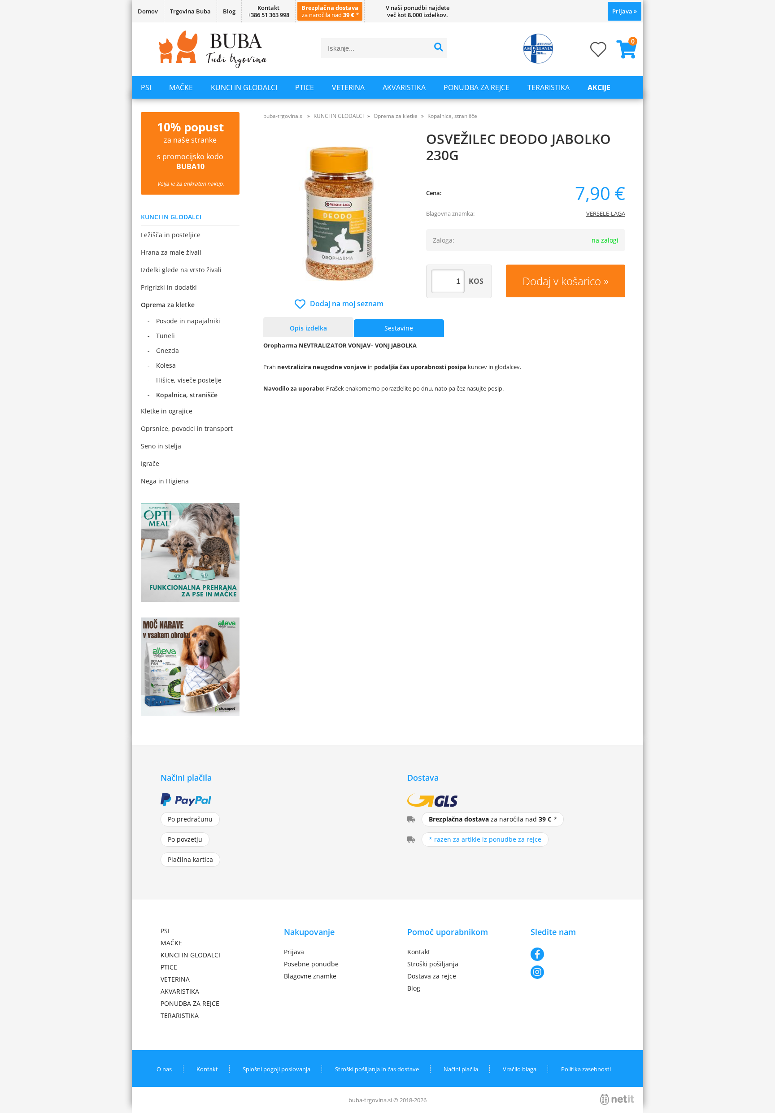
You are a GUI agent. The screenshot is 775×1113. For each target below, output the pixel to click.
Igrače (150, 463)
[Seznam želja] (589, 52)
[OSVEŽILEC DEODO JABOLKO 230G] (339, 214)
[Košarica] (623, 49)
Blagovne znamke (310, 976)
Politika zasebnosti (586, 1069)
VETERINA (348, 87)
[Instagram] (572, 972)
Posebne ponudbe (311, 964)
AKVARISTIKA (404, 87)
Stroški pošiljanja (432, 964)
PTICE (304, 87)
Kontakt (418, 952)
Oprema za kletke (168, 304)
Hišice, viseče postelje (189, 380)
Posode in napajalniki (188, 321)
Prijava (624, 11)
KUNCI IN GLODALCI (244, 87)
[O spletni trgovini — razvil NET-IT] (617, 1099)
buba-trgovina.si (283, 116)
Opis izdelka (308, 328)
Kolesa (166, 365)
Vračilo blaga (519, 1069)
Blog (229, 11)
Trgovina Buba (190, 11)
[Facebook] (572, 954)
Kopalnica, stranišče (187, 395)
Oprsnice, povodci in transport (187, 428)
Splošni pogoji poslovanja (276, 1069)
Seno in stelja (161, 446)
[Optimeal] (190, 599)
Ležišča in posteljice (170, 234)
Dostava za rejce (431, 976)
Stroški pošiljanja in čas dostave (377, 1069)
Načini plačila (461, 1069)
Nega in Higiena (165, 481)
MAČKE (181, 87)
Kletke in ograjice (166, 411)
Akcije (599, 87)
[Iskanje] (439, 48)
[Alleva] (190, 713)
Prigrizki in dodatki (169, 287)
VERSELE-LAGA (605, 213)
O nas (164, 1069)
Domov (148, 11)
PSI (146, 87)
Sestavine (398, 328)
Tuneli (165, 335)
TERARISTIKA (548, 87)
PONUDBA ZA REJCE (476, 87)
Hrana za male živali (171, 252)
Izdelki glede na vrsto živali (181, 269)
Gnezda (167, 350)
